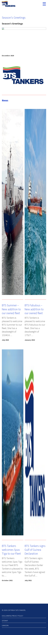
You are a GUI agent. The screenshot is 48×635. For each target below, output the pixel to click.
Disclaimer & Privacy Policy (12, 616)
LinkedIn (5, 625)
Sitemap (5, 620)
